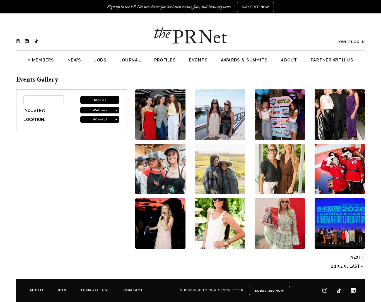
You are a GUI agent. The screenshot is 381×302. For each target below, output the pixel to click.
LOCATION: (34, 120)
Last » (356, 266)
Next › (356, 257)
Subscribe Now (255, 7)
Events (198, 60)
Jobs (100, 60)
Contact (133, 290)
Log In (358, 42)
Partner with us (332, 60)
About (289, 60)
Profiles (165, 60)
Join (341, 42)
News (74, 60)
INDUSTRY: (34, 110)
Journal (130, 60)
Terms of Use (95, 290)
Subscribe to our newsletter (211, 290)
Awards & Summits (244, 60)
